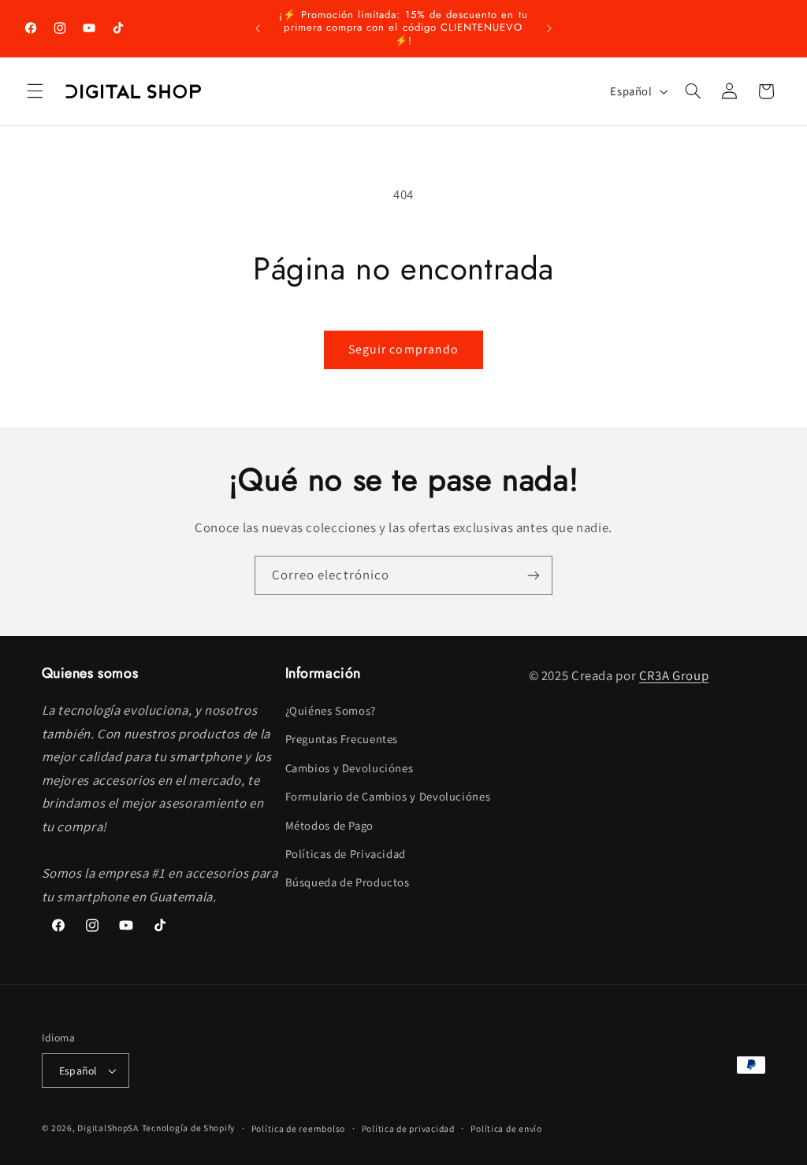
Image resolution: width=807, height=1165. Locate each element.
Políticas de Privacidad (346, 853)
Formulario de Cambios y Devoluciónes (388, 796)
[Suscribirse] (533, 575)
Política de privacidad (408, 1128)
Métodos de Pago (329, 825)
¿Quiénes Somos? (330, 710)
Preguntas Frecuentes (342, 738)
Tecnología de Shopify (188, 1128)
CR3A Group (673, 675)
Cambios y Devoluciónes (349, 767)
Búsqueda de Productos (347, 882)
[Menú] (35, 91)
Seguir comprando (403, 349)
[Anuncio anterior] (257, 28)
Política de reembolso (298, 1128)
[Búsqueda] (693, 91)
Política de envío (506, 1128)
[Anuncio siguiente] (549, 28)
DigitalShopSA (108, 1128)
